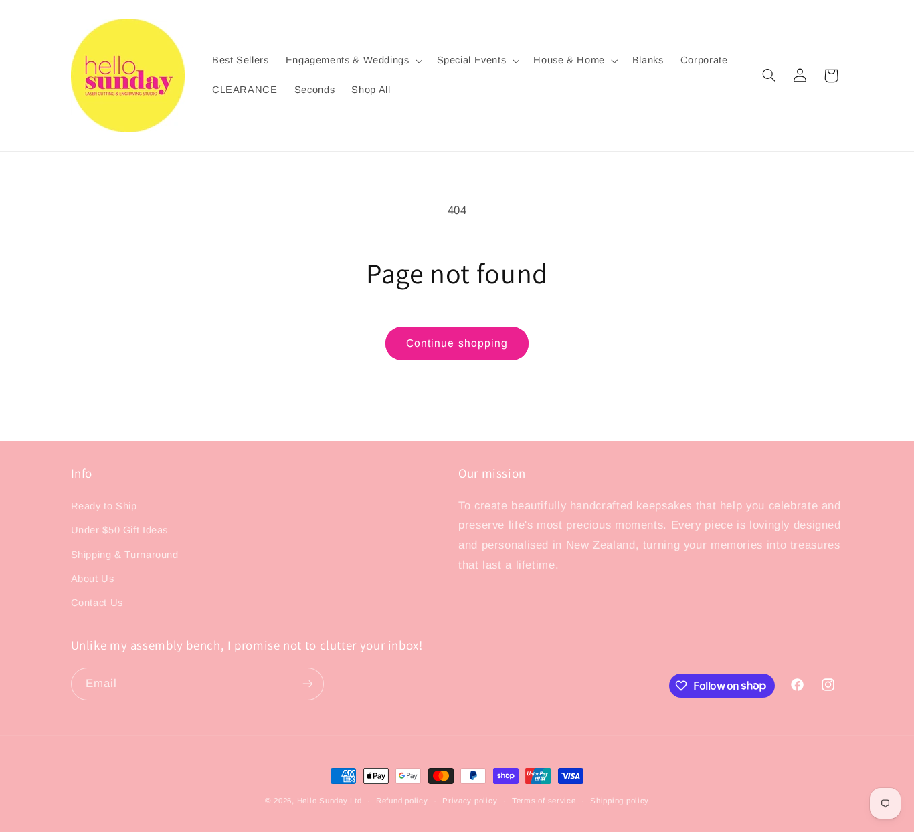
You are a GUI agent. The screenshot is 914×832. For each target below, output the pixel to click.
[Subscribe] (307, 684)
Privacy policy (469, 801)
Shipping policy (619, 801)
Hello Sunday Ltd (329, 801)
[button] (352, 61)
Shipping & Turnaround (125, 554)
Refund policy (402, 801)
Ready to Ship (104, 506)
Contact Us (97, 602)
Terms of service (544, 801)
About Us (92, 578)
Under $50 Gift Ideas (120, 530)
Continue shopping (457, 343)
